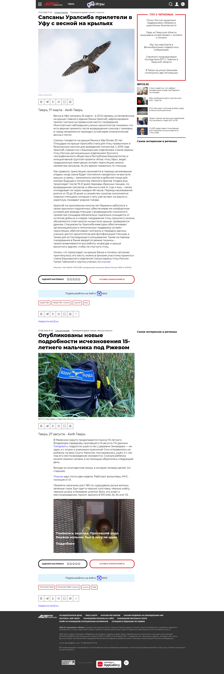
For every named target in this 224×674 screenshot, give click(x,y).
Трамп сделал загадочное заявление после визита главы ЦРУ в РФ (166, 119)
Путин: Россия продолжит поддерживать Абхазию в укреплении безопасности (161, 23)
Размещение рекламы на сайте (99, 618)
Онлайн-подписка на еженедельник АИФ (143, 615)
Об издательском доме (70, 615)
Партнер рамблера (85, 662)
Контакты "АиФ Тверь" (69, 618)
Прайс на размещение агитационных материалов (83, 622)
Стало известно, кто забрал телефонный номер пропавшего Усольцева (164, 90)
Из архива (80, 419)
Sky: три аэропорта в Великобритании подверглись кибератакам (161, 47)
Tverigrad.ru (60, 446)
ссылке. (106, 261)
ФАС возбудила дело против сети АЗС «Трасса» (165, 99)
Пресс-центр (91, 615)
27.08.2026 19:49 (45, 330)
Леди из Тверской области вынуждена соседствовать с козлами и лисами (161, 35)
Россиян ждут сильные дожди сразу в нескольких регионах (166, 109)
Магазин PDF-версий (110, 615)
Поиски (58, 476)
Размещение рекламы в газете (132, 618)
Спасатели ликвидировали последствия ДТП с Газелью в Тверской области (161, 59)
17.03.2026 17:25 (45, 12)
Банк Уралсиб (45, 95)
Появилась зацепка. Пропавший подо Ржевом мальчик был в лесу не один (87, 535)
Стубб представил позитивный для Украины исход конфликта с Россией (164, 130)
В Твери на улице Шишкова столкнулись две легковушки (161, 71)
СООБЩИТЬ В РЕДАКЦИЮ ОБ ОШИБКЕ (128, 622)
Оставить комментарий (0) (112, 279)
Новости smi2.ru (48, 321)
